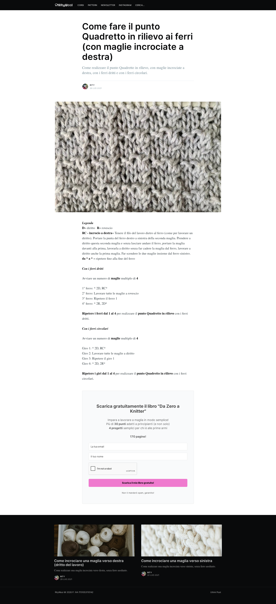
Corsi (80, 5)
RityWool (59, 592)
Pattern (92, 5)
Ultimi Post (215, 592)
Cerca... (140, 5)
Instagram (125, 5)
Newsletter (108, 5)
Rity (92, 85)
